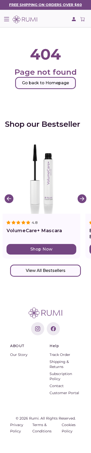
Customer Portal (64, 393)
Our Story (19, 354)
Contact (57, 386)
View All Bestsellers (45, 270)
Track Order (60, 354)
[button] (6, 19)
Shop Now (41, 249)
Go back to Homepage (45, 82)
